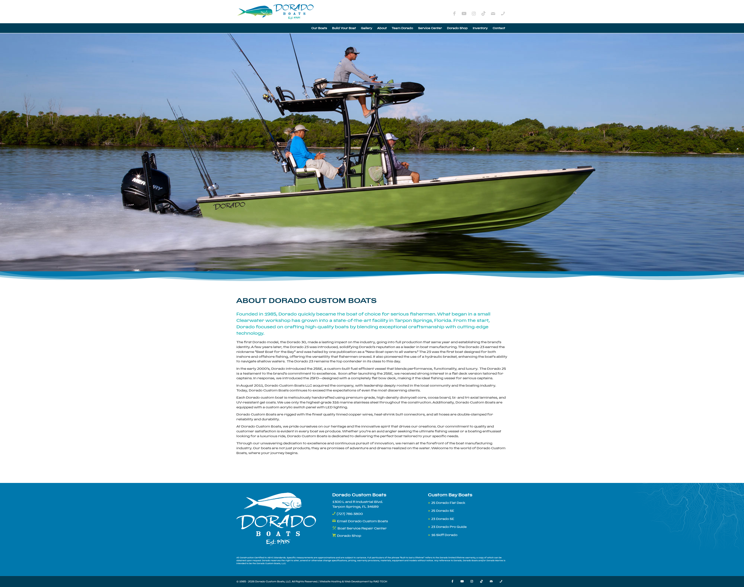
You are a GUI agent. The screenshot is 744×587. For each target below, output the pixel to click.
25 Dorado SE (442, 510)
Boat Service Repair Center (362, 528)
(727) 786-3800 (350, 513)
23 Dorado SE (442, 519)
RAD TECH (380, 581)
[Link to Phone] (503, 13)
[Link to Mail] (493, 13)
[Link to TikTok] (483, 13)
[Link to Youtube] (464, 13)
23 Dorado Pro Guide (449, 526)
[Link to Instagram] (474, 13)
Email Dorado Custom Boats (362, 521)
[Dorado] (275, 11)
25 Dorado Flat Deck (448, 502)
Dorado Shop (349, 535)
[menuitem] (319, 28)
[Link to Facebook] (454, 13)
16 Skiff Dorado (444, 535)
